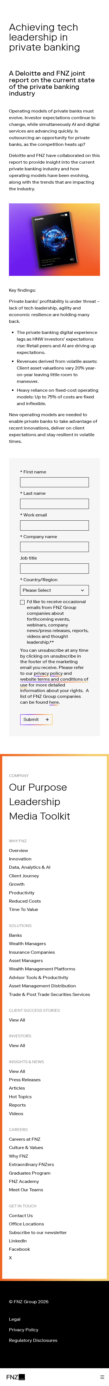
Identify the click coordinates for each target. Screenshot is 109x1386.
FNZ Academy (24, 1181)
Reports (17, 1105)
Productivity (21, 892)
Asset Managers (26, 960)
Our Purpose (38, 787)
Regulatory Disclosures (33, 1340)
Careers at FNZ (25, 1139)
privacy (42, 673)
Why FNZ (18, 1156)
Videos (16, 1113)
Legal (14, 1319)
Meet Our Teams (26, 1189)
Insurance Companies (32, 952)
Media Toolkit (39, 816)
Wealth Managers (27, 943)
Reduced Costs (25, 901)
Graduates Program (30, 1173)
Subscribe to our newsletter (38, 1232)
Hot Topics (20, 1096)
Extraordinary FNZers (31, 1164)
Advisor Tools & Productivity (38, 977)
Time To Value (23, 909)
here (54, 702)
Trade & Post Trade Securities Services (49, 994)
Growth (17, 884)
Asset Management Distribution (42, 985)
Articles (17, 1088)
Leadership (34, 802)
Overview (18, 850)
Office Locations (26, 1224)
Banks (15, 935)
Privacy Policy (23, 1329)
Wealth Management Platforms (42, 969)
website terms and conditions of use (54, 682)
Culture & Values (26, 1147)
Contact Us (21, 1215)
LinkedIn (18, 1240)
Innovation (20, 858)
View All (17, 1020)
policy (56, 673)
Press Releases (25, 1079)
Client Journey (24, 875)
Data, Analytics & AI (29, 867)
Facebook (19, 1249)
